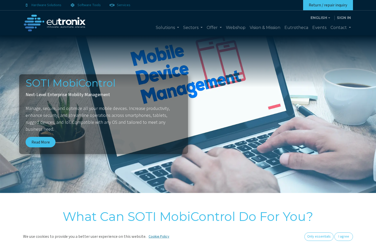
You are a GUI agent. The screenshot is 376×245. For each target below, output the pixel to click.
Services (123, 5)
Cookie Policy (159, 236)
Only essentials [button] (319, 236)
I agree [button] (343, 236)
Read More (40, 142)
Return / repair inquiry (328, 5)
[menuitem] (167, 28)
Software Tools (89, 5)
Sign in (344, 17)
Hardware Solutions (46, 5)
